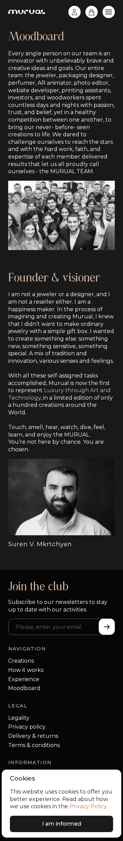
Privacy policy (26, 726)
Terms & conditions (34, 745)
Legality (18, 718)
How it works (25, 670)
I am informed (61, 824)
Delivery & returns (33, 736)
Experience (23, 679)
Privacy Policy (88, 806)
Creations (21, 661)
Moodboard (24, 688)
